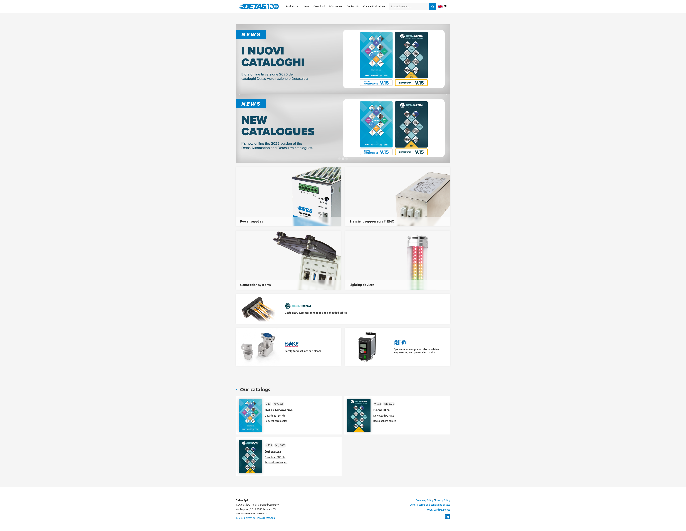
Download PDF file (275, 415)
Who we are (335, 6)
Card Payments (442, 509)
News (306, 6)
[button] (292, 6)
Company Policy (424, 500)
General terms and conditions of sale (430, 504)
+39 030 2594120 (245, 518)
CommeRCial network (375, 6)
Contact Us (353, 6)
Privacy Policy (442, 500)
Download (319, 6)
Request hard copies (276, 420)
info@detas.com (266, 518)
